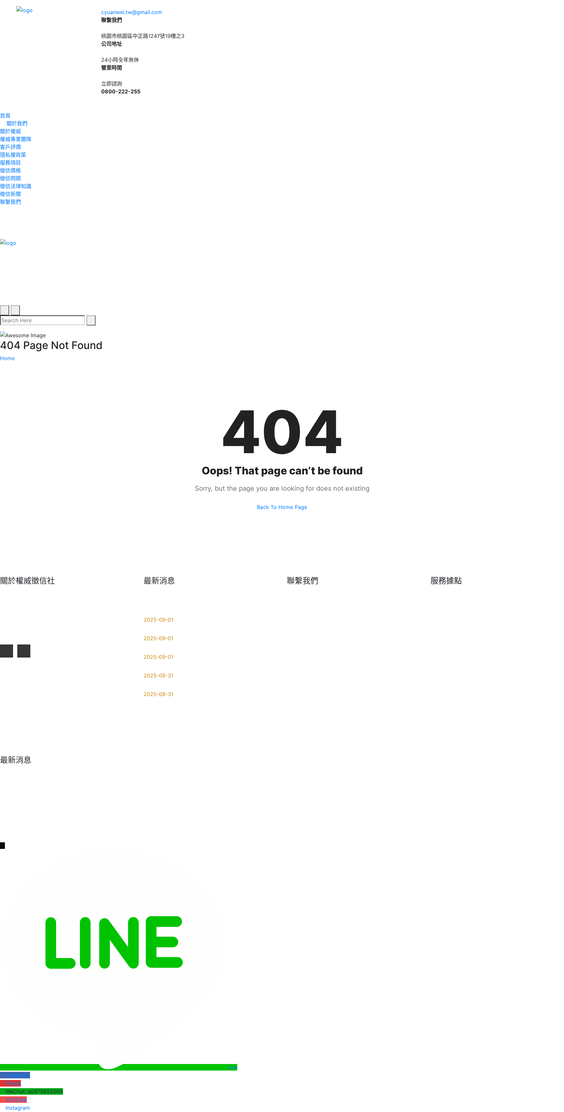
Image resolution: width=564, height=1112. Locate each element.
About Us (483, 824)
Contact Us (550, 824)
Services (515, 824)
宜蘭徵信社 (516, 638)
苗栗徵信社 (449, 694)
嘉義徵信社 (449, 722)
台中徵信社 (516, 624)
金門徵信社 (516, 736)
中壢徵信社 (516, 666)
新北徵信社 (449, 666)
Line (232, 1067)
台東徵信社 (516, 722)
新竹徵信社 (516, 680)
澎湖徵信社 (449, 736)
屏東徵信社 (449, 624)
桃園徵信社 (449, 610)
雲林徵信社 (449, 638)
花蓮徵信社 (516, 610)
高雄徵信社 (449, 680)
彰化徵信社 (516, 694)
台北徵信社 (449, 652)
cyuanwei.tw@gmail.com (131, 12)
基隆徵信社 (516, 652)
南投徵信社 (449, 708)
